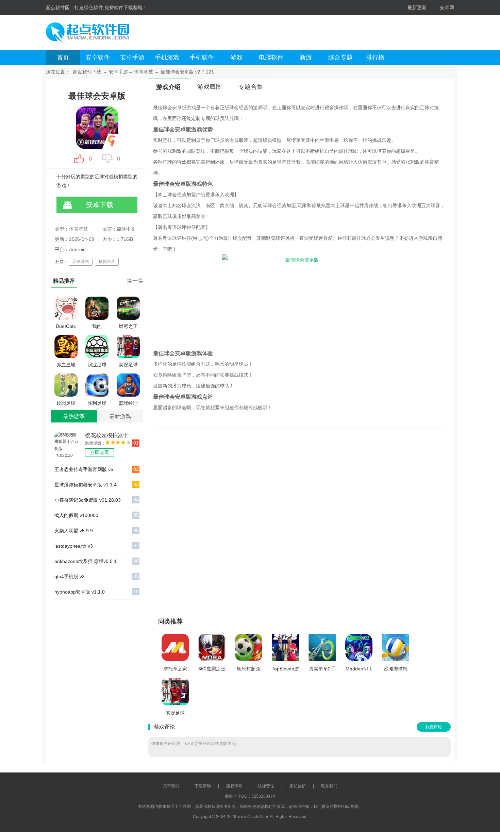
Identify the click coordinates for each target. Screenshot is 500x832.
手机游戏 (167, 57)
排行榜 (375, 57)
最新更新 (417, 7)
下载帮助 (203, 786)
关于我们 (171, 786)
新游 (306, 57)
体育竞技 (143, 71)
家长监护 (297, 786)
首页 (63, 57)
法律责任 (266, 786)
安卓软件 (97, 57)
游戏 (236, 57)
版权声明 (234, 786)
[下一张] (363, 519)
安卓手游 (132, 57)
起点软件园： (60, 7)
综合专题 (340, 57)
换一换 (135, 281)
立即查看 (99, 452)
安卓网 (447, 7)
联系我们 (329, 786)
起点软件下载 (87, 71)
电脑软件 (271, 57)
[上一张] (235, 519)
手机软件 (201, 57)
